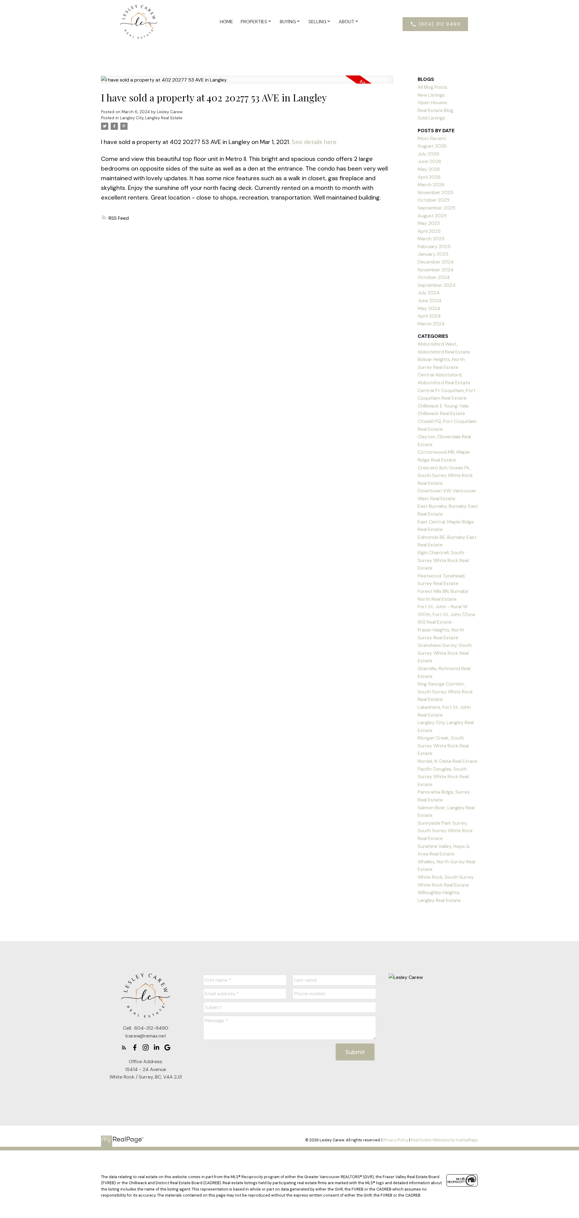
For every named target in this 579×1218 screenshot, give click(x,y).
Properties (254, 21)
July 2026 (428, 154)
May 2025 (429, 223)
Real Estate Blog (435, 110)
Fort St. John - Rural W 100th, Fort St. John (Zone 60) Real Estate (446, 614)
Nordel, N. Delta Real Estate (447, 761)
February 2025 (434, 246)
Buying (288, 21)
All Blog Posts (432, 87)
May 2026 (429, 169)
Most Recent (432, 138)
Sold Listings (431, 118)
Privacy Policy (395, 1140)
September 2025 (436, 208)
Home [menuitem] (226, 21)
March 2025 (431, 238)
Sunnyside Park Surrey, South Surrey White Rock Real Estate (445, 831)
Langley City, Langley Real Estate (151, 117)
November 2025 (435, 192)
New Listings (431, 95)
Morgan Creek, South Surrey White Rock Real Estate (443, 745)
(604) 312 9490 (439, 24)
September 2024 (437, 285)
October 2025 (434, 200)
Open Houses (432, 102)
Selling (317, 21)
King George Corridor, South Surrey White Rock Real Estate (445, 691)
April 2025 (429, 231)
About (346, 21)
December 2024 (436, 262)
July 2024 (429, 292)
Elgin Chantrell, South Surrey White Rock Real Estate (443, 560)
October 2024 (434, 277)
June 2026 (429, 161)
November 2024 (436, 270)
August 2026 (432, 146)
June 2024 (429, 300)
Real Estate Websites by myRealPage (444, 1140)
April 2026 (429, 177)
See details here (314, 142)
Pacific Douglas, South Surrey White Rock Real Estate (443, 777)
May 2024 (429, 308)
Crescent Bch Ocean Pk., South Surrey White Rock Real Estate (445, 475)
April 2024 (429, 316)
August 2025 (432, 216)
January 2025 (433, 254)
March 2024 (431, 324)
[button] (435, 24)
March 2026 (431, 184)
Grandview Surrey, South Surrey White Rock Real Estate (445, 653)
